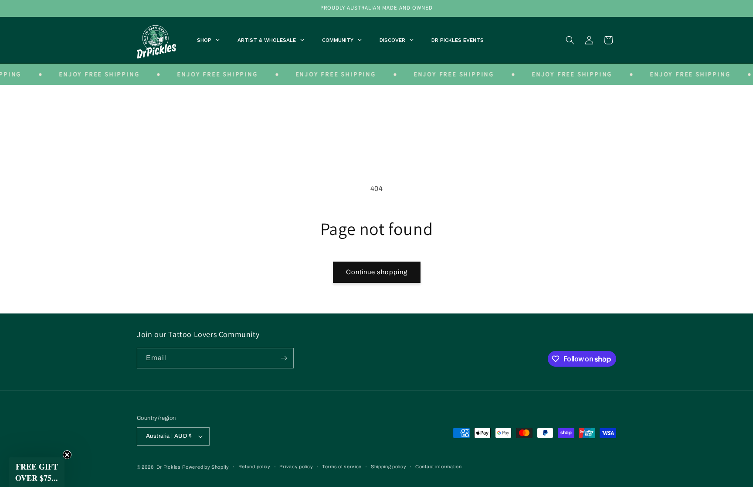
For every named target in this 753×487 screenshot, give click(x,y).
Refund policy (254, 466)
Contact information (438, 466)
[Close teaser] (67, 454)
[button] (570, 40)
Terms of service (342, 466)
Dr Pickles (168, 467)
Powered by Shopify (205, 467)
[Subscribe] (283, 358)
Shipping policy (389, 466)
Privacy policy (296, 466)
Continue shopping (376, 272)
